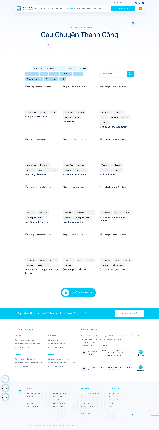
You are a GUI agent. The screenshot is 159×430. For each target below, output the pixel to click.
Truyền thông (51, 79)
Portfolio (85, 413)
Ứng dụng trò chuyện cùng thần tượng (41, 271)
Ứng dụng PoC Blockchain (113, 126)
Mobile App (51, 69)
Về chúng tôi (40, 8)
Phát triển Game (32, 403)
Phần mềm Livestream (74, 174)
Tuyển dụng (91, 8)
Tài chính (78, 74)
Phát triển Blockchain (60, 393)
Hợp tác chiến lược (115, 397)
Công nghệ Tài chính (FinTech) (91, 397)
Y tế (62, 79)
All (28, 69)
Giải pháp (85, 388)
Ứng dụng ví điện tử (35, 174)
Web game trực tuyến (36, 116)
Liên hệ (100, 8)
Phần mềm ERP (107, 174)
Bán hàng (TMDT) (87, 406)
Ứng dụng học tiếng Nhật (76, 269)
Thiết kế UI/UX (58, 397)
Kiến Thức (81, 8)
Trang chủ (72, 27)
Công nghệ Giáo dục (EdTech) (91, 393)
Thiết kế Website (32, 400)
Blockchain (38, 69)
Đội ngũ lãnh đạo (114, 393)
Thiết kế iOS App (58, 406)
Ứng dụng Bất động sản (112, 269)
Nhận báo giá (129, 313)
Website (83, 69)
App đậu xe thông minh (37, 221)
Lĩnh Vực (58, 8)
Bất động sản (32, 74)
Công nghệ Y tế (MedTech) (90, 400)
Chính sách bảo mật (115, 400)
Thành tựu (112, 403)
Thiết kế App (31, 397)
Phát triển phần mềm (33, 393)
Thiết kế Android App (60, 403)
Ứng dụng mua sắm (73, 221)
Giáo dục (54, 74)
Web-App (72, 69)
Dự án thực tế (69, 8)
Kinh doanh (66, 74)
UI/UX (62, 69)
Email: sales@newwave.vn (92, 3)
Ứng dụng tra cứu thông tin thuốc (112, 218)
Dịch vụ (50, 8)
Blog (110, 406)
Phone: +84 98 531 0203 (114, 3)
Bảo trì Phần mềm (32, 406)
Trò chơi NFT (69, 121)
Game (44, 74)
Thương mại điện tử (34, 79)
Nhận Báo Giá (123, 8)
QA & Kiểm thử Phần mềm (61, 400)
